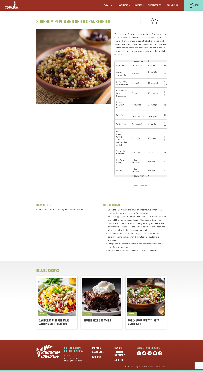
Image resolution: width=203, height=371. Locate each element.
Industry (96, 357)
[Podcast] (160, 353)
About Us (118, 360)
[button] (156, 20)
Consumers (98, 352)
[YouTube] (155, 353)
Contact (118, 348)
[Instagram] (149, 353)
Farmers (96, 348)
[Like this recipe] (152, 19)
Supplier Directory (119, 353)
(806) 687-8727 (76, 361)
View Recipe (56, 302)
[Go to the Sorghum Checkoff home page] (12, 5)
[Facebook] (139, 353)
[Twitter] (144, 353)
